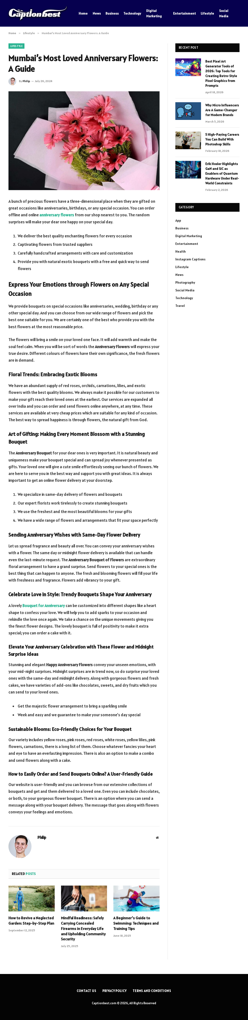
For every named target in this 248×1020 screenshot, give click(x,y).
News (97, 13)
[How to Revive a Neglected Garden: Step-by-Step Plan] (31, 898)
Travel (180, 306)
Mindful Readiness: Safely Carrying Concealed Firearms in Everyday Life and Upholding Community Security (83, 928)
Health (180, 251)
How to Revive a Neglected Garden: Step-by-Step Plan (31, 920)
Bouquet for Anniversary (44, 605)
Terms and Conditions (152, 991)
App (178, 220)
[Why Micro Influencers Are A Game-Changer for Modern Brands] (188, 111)
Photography (185, 282)
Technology (132, 13)
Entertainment (184, 13)
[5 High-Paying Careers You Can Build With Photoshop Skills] (188, 140)
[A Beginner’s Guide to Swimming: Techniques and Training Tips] (136, 898)
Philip (26, 81)
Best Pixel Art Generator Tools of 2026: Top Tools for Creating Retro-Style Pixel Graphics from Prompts (221, 73)
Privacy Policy (114, 991)
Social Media (223, 13)
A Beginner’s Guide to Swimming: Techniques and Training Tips (136, 923)
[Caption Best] (37, 13)
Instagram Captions (190, 259)
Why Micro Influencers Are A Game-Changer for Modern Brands (222, 110)
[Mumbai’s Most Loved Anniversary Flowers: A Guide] (84, 140)
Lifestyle (207, 13)
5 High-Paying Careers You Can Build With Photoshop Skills (222, 139)
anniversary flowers (56, 215)
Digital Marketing (154, 13)
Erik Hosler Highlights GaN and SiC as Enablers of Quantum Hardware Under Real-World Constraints (222, 173)
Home (83, 13)
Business (112, 13)
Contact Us (86, 991)
